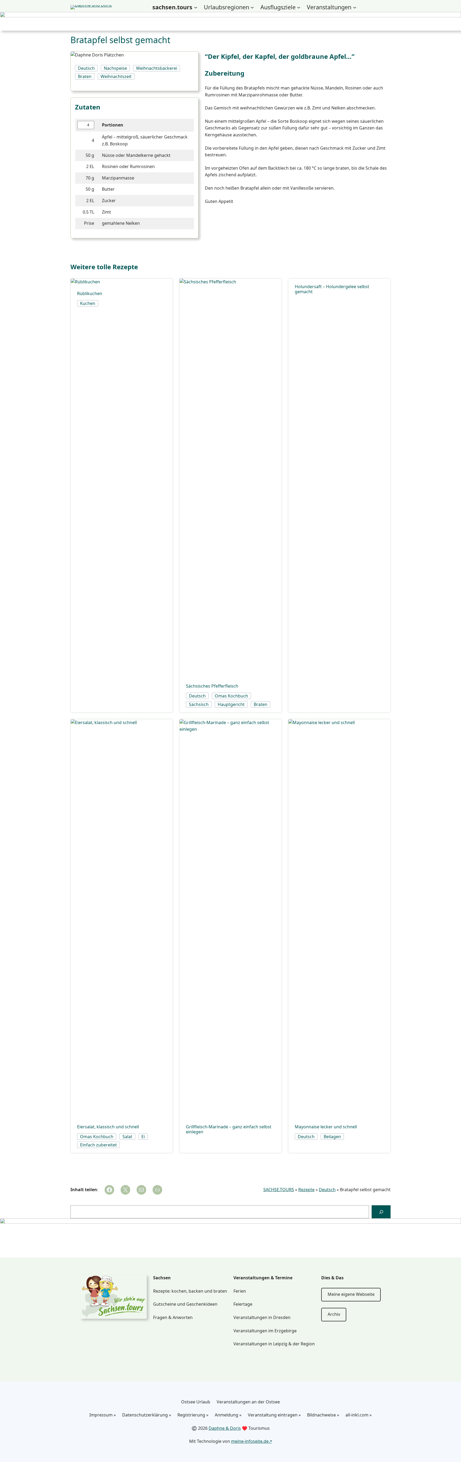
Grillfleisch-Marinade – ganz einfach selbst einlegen (228, 1129)
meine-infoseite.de (250, 1441)
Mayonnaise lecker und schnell (326, 1126)
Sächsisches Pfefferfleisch (212, 686)
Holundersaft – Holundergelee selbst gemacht (332, 289)
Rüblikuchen (89, 293)
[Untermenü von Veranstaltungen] (354, 7)
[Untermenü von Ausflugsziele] (298, 7)
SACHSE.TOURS (278, 1190)
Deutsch (327, 1190)
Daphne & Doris (225, 1428)
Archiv (334, 1314)
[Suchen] (381, 1211)
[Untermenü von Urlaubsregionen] (252, 7)
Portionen (112, 125)
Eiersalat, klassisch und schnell (108, 1126)
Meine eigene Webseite (351, 1294)
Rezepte (306, 1190)
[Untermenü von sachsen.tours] (195, 7)
